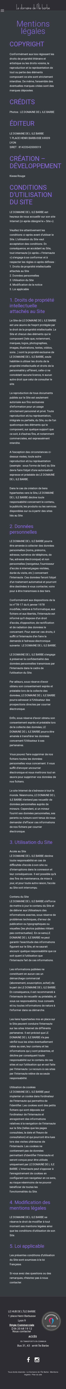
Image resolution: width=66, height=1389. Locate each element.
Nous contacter (21, 1331)
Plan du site (37, 1375)
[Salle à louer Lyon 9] (51, 1321)
